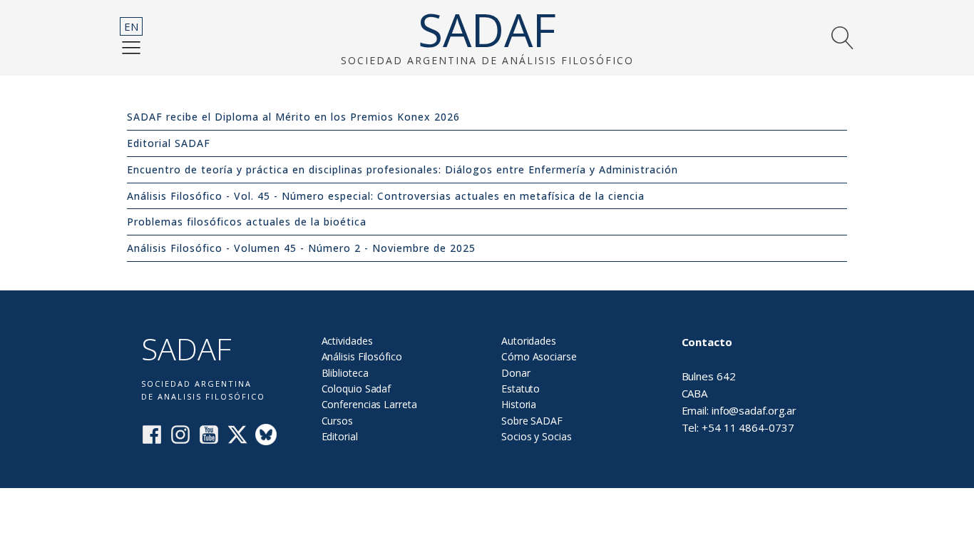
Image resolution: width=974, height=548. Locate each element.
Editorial (340, 436)
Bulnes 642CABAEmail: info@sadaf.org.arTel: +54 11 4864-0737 (739, 385)
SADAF (487, 30)
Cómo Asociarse (539, 356)
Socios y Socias (536, 436)
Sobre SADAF (532, 420)
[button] (131, 47)
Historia (518, 404)
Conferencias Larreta (369, 404)
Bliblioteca (345, 373)
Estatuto (520, 388)
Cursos (337, 420)
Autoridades (528, 340)
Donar (515, 373)
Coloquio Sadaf (356, 388)
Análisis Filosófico (362, 356)
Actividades (347, 340)
